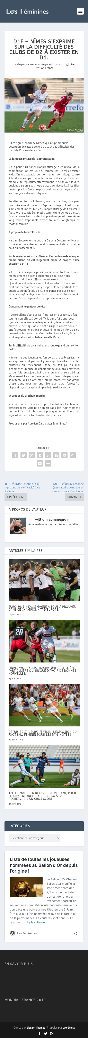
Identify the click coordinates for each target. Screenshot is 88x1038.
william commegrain (38, 64)
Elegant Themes (36, 1027)
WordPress (69, 1027)
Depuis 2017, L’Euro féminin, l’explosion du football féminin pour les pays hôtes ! (43, 733)
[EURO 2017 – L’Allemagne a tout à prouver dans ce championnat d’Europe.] (44, 580)
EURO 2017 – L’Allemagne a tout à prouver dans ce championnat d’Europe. (42, 608)
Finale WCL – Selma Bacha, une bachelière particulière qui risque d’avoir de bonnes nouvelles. (42, 670)
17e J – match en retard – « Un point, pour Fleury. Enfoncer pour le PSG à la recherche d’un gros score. (42, 796)
